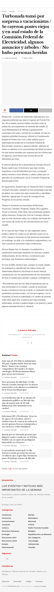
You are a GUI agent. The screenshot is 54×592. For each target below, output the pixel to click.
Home (4, 11)
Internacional (8, 547)
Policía (31, 525)
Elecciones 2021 (9, 538)
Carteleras (6, 515)
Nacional (32, 521)
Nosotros (5, 581)
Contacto (6, 525)
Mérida (31, 515)
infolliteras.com (13, 586)
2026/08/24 (24, 461)
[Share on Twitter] (31, 110)
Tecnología (33, 541)
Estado (5, 544)
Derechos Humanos (10, 531)
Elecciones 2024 (9, 541)
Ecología (6, 534)
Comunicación (8, 521)
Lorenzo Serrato (10, 58)
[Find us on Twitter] (7, 558)
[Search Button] (51, 3)
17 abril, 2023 (27, 58)
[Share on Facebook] (16, 110)
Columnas (6, 518)
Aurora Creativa (40, 586)
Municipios (22, 11)
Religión (32, 531)
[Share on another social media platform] (45, 110)
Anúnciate (17, 581)
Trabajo (28, 581)
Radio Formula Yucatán (38, 528)
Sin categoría (34, 538)
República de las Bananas (39, 534)
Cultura (5, 528)
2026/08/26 (24, 377)
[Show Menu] (3, 3)
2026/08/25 (24, 393)
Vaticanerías (33, 544)
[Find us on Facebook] (3, 559)
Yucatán (12, 11)
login (10, 469)
